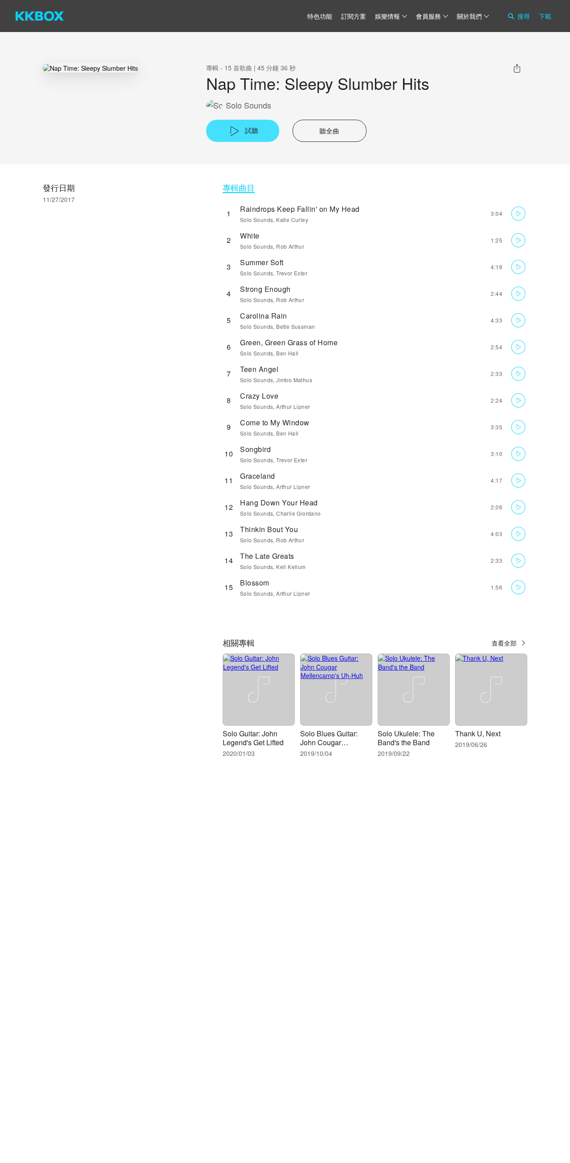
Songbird (255, 449)
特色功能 (319, 16)
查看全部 (504, 642)
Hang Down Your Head (279, 502)
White (250, 235)
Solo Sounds (248, 105)
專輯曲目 (239, 187)
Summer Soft (262, 262)
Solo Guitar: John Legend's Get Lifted (253, 737)
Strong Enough (265, 289)
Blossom (254, 582)
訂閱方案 (353, 16)
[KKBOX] (39, 16)
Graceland (257, 476)
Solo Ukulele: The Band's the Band (406, 737)
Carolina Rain (263, 316)
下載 (545, 16)
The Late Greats (267, 556)
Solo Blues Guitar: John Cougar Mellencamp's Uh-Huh (335, 742)
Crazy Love (259, 396)
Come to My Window (274, 422)
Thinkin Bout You (269, 529)
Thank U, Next (478, 733)
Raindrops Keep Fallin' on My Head (300, 209)
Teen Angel (259, 369)
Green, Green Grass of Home (289, 342)
